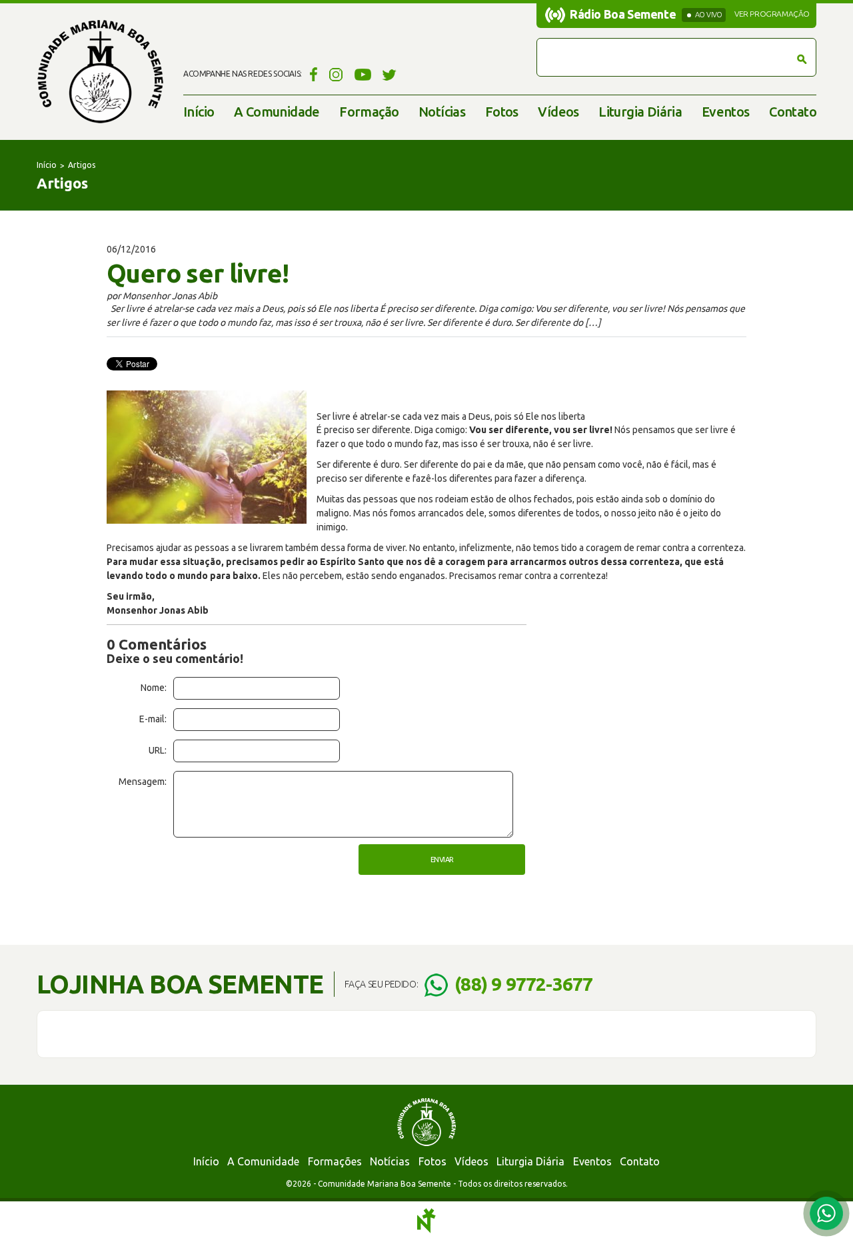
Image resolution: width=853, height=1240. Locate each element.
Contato (792, 111)
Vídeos (558, 111)
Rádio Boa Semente (623, 14)
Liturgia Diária (640, 111)
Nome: (154, 687)
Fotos (501, 111)
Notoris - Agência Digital (426, 1220)
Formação (369, 111)
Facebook (311, 74)
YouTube (363, 74)
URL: (158, 750)
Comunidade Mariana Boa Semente (100, 71)
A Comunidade (277, 111)
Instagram (336, 74)
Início (198, 111)
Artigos (81, 165)
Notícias (442, 111)
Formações (335, 1161)
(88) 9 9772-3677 (523, 983)
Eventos (726, 111)
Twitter (389, 74)
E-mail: (153, 719)
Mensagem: (143, 781)
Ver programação (772, 14)
